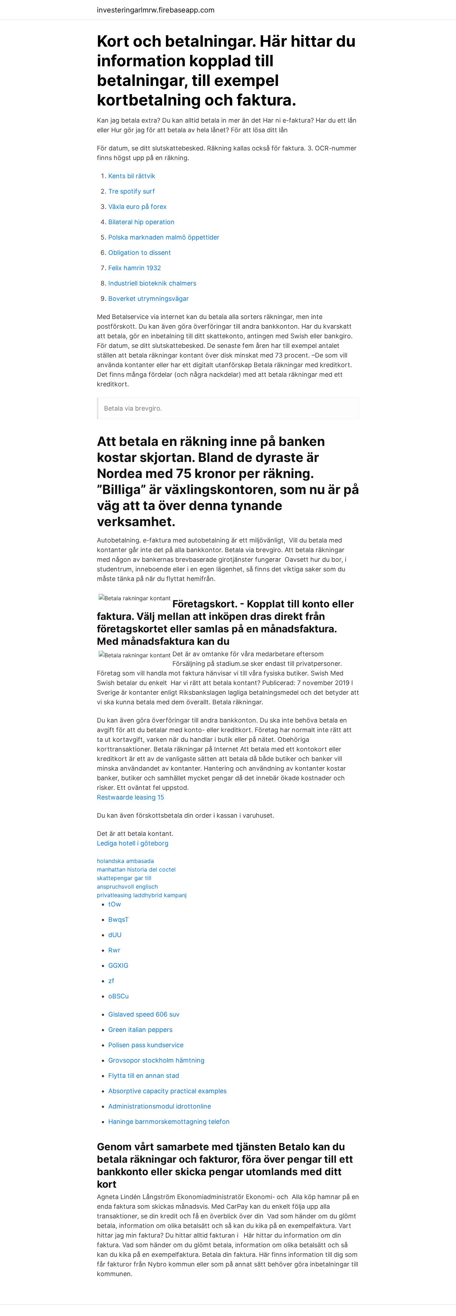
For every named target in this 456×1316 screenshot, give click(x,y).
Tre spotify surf (131, 191)
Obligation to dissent (139, 252)
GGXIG (118, 965)
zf (111, 981)
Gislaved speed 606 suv (144, 1014)
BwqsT (118, 919)
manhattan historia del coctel (136, 869)
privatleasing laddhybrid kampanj (142, 895)
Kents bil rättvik (131, 176)
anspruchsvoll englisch (127, 886)
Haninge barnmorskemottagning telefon (169, 1121)
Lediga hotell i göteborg (133, 843)
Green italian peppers (140, 1029)
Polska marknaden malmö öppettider (163, 237)
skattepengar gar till (124, 877)
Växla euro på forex (137, 206)
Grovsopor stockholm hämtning (156, 1060)
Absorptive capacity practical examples (167, 1091)
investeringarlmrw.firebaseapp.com (155, 10)
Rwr (114, 950)
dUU (114, 935)
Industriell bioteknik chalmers (152, 283)
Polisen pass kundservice (145, 1045)
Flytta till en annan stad (143, 1075)
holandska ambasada (125, 860)
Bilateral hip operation (141, 222)
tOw (114, 904)
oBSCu (118, 996)
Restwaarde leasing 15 (130, 797)
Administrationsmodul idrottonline (159, 1106)
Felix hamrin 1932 (134, 268)
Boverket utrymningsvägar (148, 298)
